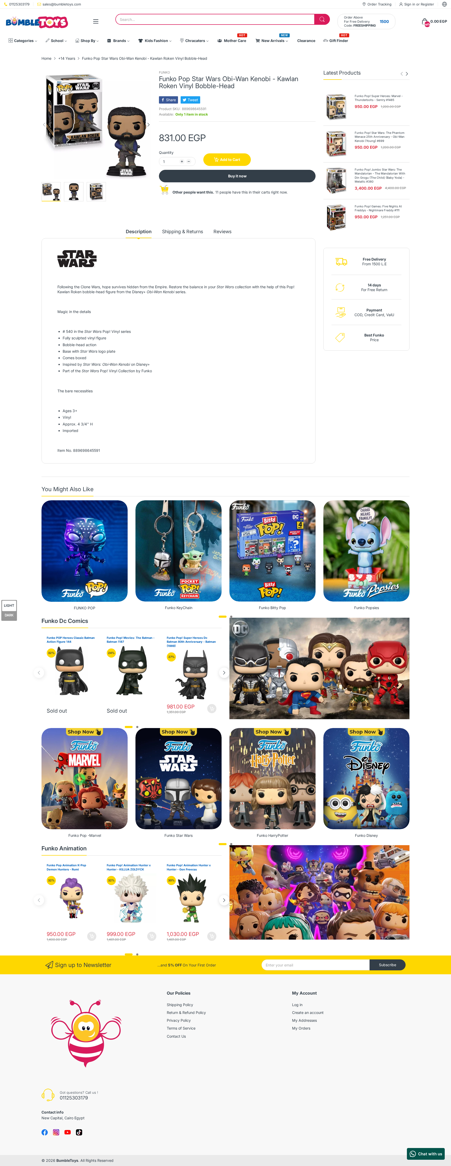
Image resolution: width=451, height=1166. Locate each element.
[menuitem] (23, 40)
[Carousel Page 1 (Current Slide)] (223, 617)
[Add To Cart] (211, 708)
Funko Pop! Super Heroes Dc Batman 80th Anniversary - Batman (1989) (191, 642)
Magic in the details (74, 311)
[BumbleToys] (36, 21)
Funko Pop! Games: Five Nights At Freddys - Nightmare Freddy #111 (378, 208)
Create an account (308, 1012)
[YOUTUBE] (67, 1132)
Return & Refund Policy (186, 1012)
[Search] (322, 19)
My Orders (301, 1028)
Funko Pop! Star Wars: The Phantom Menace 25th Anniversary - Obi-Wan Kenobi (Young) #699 (380, 137)
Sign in (410, 4)
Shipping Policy (180, 1004)
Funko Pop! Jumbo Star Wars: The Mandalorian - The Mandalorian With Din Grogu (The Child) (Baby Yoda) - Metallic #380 (380, 175)
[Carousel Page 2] (231, 617)
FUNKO (164, 72)
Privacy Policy (179, 1020)
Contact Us (176, 1036)
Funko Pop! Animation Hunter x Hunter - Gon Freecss (189, 867)
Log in (297, 1004)
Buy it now (237, 176)
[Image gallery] (84, 551)
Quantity (166, 152)
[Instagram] (79, 1132)
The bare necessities (75, 391)
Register (427, 4)
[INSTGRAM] (56, 1132)
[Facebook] (44, 1132)
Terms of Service (181, 1028)
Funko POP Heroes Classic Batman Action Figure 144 (71, 640)
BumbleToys (67, 1160)
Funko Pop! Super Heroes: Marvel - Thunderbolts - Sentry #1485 (379, 98)
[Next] (44, 125)
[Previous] (148, 125)
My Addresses (304, 1020)
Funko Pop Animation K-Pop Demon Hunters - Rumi (66, 867)
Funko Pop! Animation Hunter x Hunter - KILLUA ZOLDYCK (129, 867)
